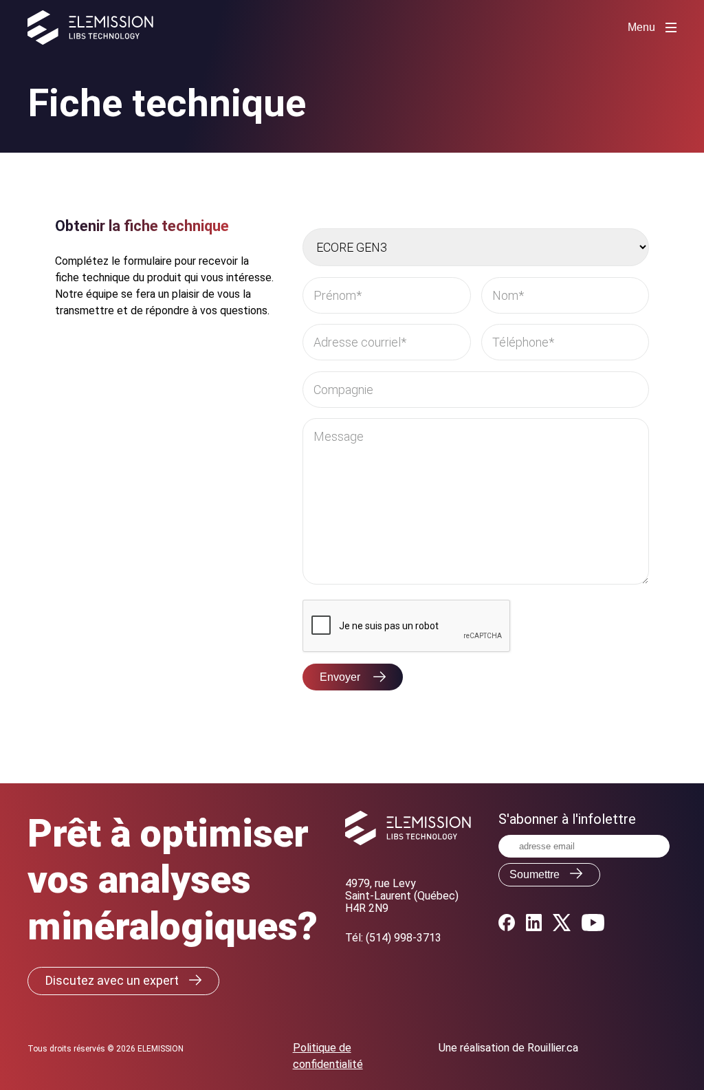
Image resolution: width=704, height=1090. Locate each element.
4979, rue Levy (380, 883)
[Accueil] (90, 27)
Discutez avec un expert (112, 980)
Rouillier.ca (552, 1047)
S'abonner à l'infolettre (567, 819)
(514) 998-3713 (403, 937)
